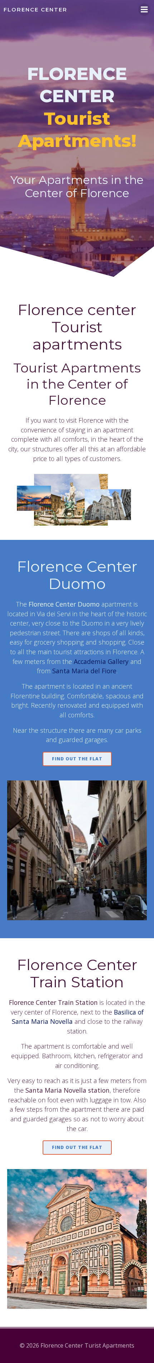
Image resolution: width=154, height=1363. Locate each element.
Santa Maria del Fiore (84, 670)
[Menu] (144, 10)
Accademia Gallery (101, 661)
